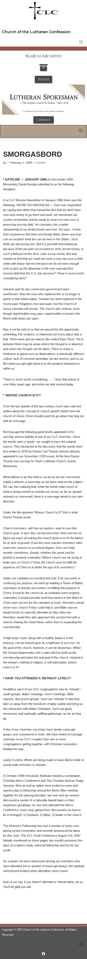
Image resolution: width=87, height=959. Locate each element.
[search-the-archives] (43, 70)
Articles (41, 162)
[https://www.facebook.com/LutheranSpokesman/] (43, 954)
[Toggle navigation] (81, 42)
